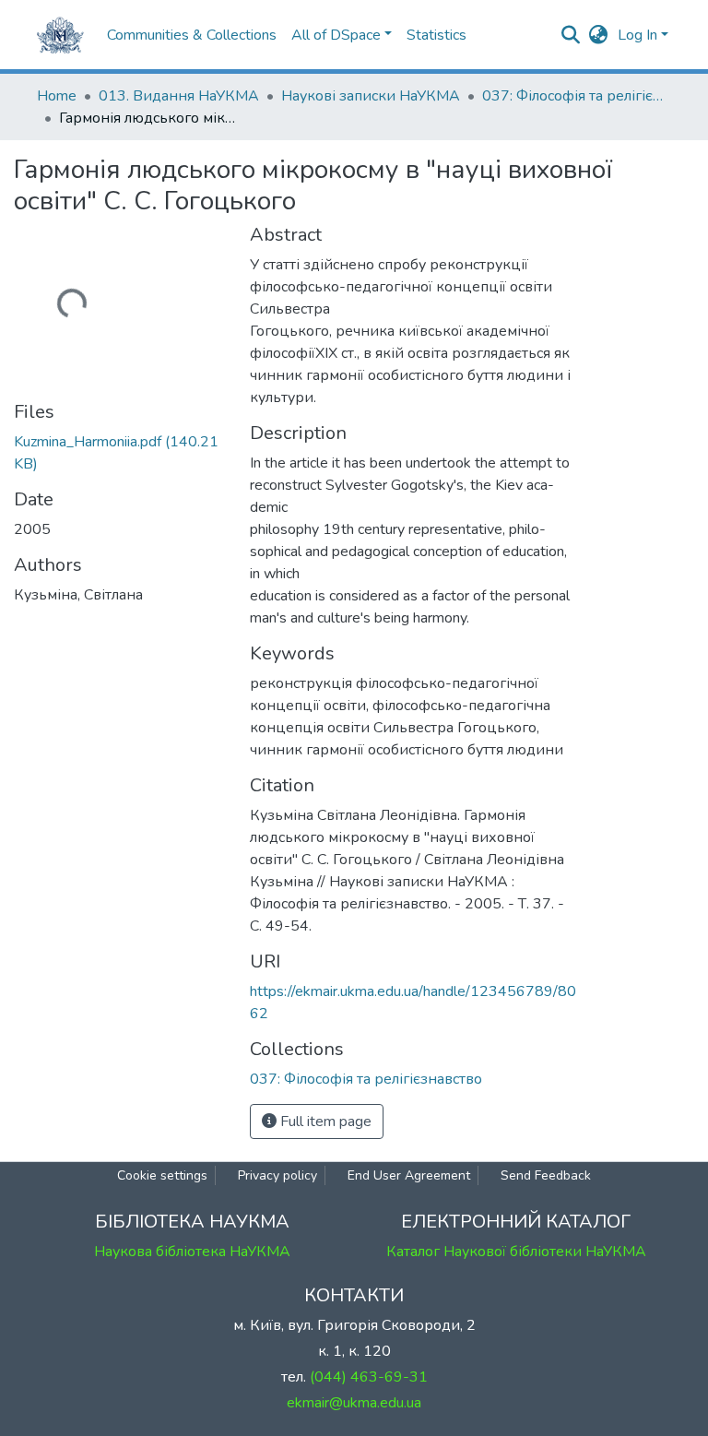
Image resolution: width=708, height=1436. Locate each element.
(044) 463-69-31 (369, 1377)
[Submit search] (571, 35)
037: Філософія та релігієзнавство (574, 96)
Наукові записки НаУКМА (370, 96)
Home (57, 96)
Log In (637, 35)
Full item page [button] (324, 1121)
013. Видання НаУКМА (179, 96)
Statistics (436, 35)
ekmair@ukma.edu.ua (354, 1403)
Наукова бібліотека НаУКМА (192, 1251)
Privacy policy (277, 1175)
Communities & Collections (192, 35)
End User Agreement (409, 1175)
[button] (599, 35)
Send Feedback (546, 1175)
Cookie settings (162, 1175)
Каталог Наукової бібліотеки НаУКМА (516, 1251)
